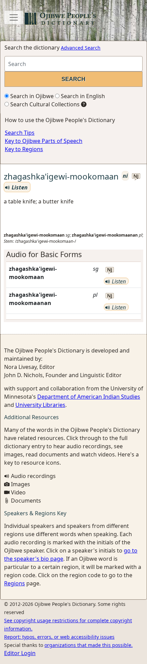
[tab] (73, 254)
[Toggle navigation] (13, 17)
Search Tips (20, 132)
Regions (14, 583)
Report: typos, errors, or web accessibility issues (59, 637)
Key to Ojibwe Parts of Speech (43, 141)
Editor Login (20, 653)
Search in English (82, 96)
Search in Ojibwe (31, 96)
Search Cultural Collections (44, 104)
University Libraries (40, 405)
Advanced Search (81, 47)
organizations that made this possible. (88, 645)
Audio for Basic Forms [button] (44, 254)
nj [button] (136, 176)
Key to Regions (24, 149)
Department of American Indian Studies (88, 396)
